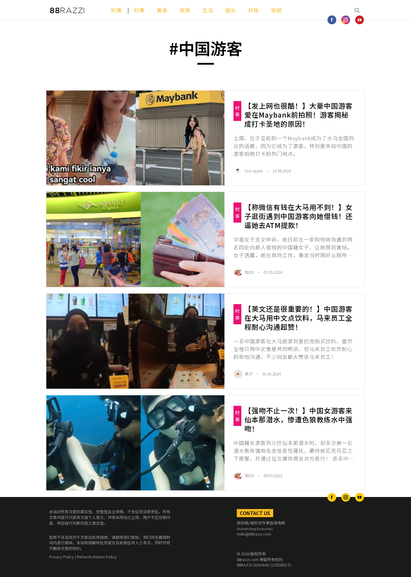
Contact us (255, 513)
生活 (207, 10)
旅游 (185, 10)
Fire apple (254, 171)
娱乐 (230, 10)
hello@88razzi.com (254, 534)
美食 (162, 10)
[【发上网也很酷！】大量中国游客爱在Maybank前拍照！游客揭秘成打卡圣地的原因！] (135, 138)
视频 (276, 10)
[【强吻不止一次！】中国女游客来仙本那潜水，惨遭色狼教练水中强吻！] (135, 442)
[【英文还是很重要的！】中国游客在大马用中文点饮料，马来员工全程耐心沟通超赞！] (135, 341)
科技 (253, 10)
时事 (139, 10)
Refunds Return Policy (97, 557)
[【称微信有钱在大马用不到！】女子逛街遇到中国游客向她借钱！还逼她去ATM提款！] (135, 239)
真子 (249, 374)
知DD (250, 272)
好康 (116, 10)
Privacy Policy (61, 557)
